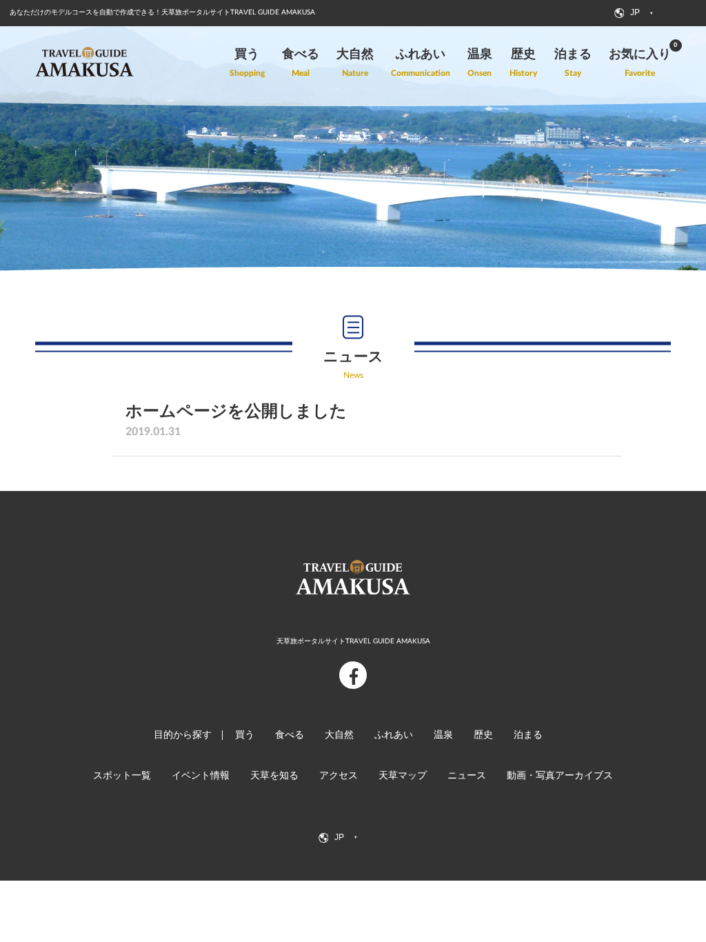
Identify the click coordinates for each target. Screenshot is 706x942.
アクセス (338, 776)
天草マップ (403, 776)
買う (244, 735)
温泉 (443, 735)
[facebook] (353, 675)
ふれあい (393, 735)
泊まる (528, 735)
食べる (289, 735)
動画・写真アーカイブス (560, 776)
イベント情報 (201, 776)
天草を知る (274, 776)
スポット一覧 (122, 776)
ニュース (466, 776)
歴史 (483, 735)
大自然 (339, 735)
